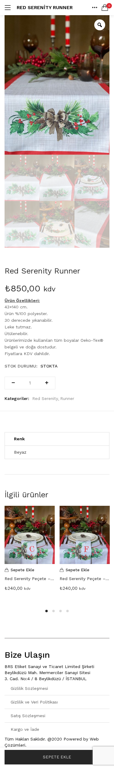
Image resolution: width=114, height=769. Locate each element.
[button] (104, 7)
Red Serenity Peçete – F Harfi (85, 578)
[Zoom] (99, 24)
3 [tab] (60, 611)
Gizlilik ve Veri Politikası (34, 702)
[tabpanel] (29, 553)
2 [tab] (53, 611)
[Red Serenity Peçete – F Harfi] (85, 535)
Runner (67, 398)
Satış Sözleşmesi (28, 715)
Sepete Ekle (57, 757)
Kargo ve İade (25, 729)
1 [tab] (46, 611)
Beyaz (20, 452)
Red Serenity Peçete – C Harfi (30, 578)
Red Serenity (45, 398)
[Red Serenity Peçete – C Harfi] (30, 535)
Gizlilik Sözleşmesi (29, 688)
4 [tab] (67, 611)
